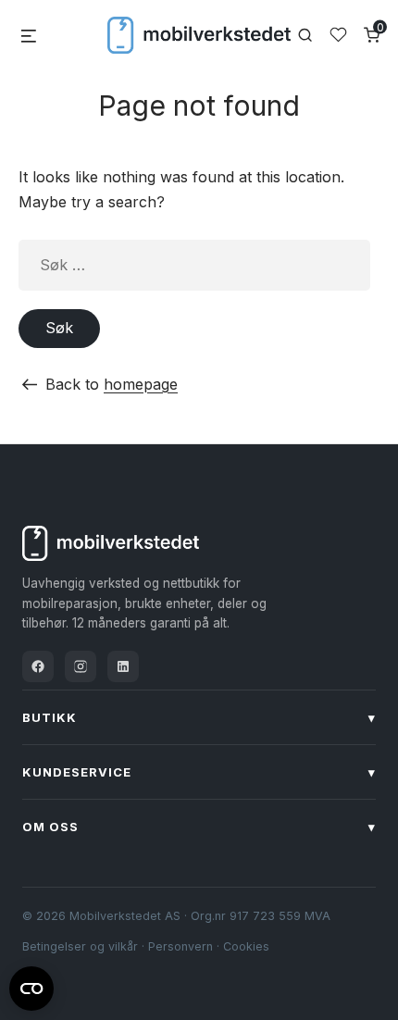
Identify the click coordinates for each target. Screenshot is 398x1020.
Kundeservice (199, 772)
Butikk (199, 717)
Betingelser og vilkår (80, 946)
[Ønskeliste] (338, 35)
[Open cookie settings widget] (31, 985)
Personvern (180, 946)
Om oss (199, 826)
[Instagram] (80, 666)
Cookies (246, 946)
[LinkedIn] (123, 666)
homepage (141, 384)
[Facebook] (38, 666)
